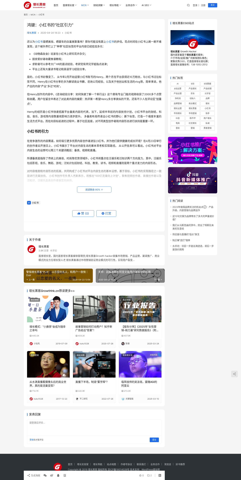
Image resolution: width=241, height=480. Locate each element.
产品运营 (178, 93)
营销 (193, 128)
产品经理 (207, 89)
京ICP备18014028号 (118, 469)
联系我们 (141, 464)
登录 (195, 5)
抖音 (178, 118)
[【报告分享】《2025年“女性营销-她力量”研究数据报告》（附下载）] (140, 309)
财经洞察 (98, 5)
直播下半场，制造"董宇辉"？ (92, 381)
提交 (154, 440)
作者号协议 (126, 464)
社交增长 (193, 123)
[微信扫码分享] (45, 475)
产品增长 (193, 89)
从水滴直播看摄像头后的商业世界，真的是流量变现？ (48, 383)
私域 (208, 123)
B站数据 (207, 83)
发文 (213, 5)
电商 (178, 123)
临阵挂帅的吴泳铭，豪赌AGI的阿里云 (139, 383)
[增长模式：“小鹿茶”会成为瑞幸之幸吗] (48, 309)
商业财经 (35, 300)
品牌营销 (178, 103)
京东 (193, 93)
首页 (56, 5)
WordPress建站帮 (150, 469)
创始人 (193, 98)
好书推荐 (180, 464)
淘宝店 (167, 464)
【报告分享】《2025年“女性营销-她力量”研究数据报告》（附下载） (140, 328)
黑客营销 (207, 128)
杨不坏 (193, 118)
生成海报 (35, 475)
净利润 (178, 98)
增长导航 (114, 5)
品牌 (208, 98)
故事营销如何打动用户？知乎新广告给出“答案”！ (93, 328)
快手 (208, 113)
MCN (84, 5)
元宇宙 (208, 93)
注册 (203, 5)
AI (178, 83)
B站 (192, 83)
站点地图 (111, 464)
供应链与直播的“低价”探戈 (185, 234)
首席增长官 (68, 5)
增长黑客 (31, 32)
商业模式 (193, 103)
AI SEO (145, 5)
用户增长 (207, 118)
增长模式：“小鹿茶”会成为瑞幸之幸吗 (48, 328)
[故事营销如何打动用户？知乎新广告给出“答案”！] (94, 309)
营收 (178, 128)
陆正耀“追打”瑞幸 (181, 240)
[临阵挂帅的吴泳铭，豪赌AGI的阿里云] (140, 364)
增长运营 (178, 108)
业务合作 (130, 5)
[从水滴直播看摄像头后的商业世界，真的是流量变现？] (48, 364)
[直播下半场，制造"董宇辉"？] (94, 364)
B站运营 (177, 89)
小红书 (68, 32)
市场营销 (81, 300)
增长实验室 (83, 464)
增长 (208, 103)
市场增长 (178, 113)
